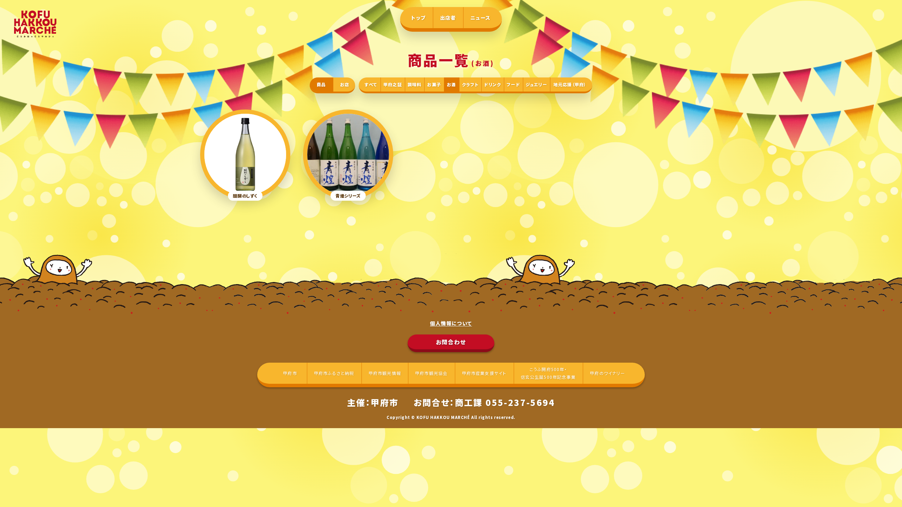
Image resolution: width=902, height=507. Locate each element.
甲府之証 (392, 84)
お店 (344, 84)
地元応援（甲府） (570, 84)
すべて (371, 84)
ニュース (480, 17)
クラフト (470, 84)
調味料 (415, 84)
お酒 (451, 84)
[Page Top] (884, 489)
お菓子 (434, 84)
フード (513, 84)
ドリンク (492, 84)
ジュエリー (536, 84)
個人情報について (451, 323)
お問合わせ (451, 342)
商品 (321, 84)
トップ (418, 17)
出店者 (448, 17)
